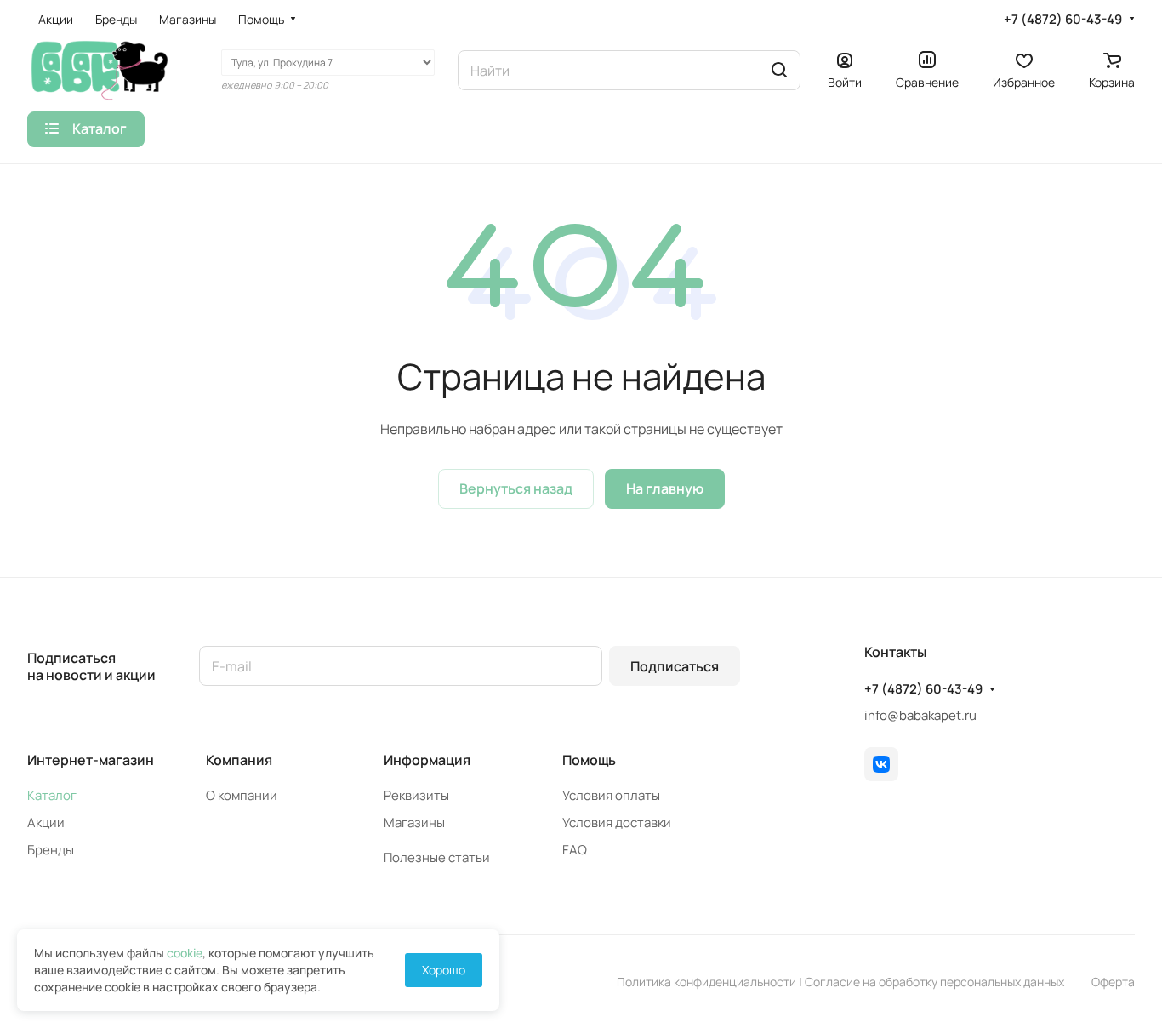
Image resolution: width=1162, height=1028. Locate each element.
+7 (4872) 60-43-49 (1063, 19)
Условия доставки (616, 822)
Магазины (414, 822)
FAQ (574, 850)
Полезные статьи (437, 857)
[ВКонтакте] (881, 764)
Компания (239, 760)
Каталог (52, 795)
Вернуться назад (515, 488)
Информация (427, 760)
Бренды (50, 850)
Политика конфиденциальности (706, 982)
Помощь (589, 760)
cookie (184, 953)
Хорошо (443, 970)
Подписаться (674, 666)
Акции (46, 822)
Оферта (1113, 982)
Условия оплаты (611, 795)
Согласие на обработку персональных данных (934, 982)
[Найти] (779, 70)
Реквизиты (416, 795)
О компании (241, 795)
